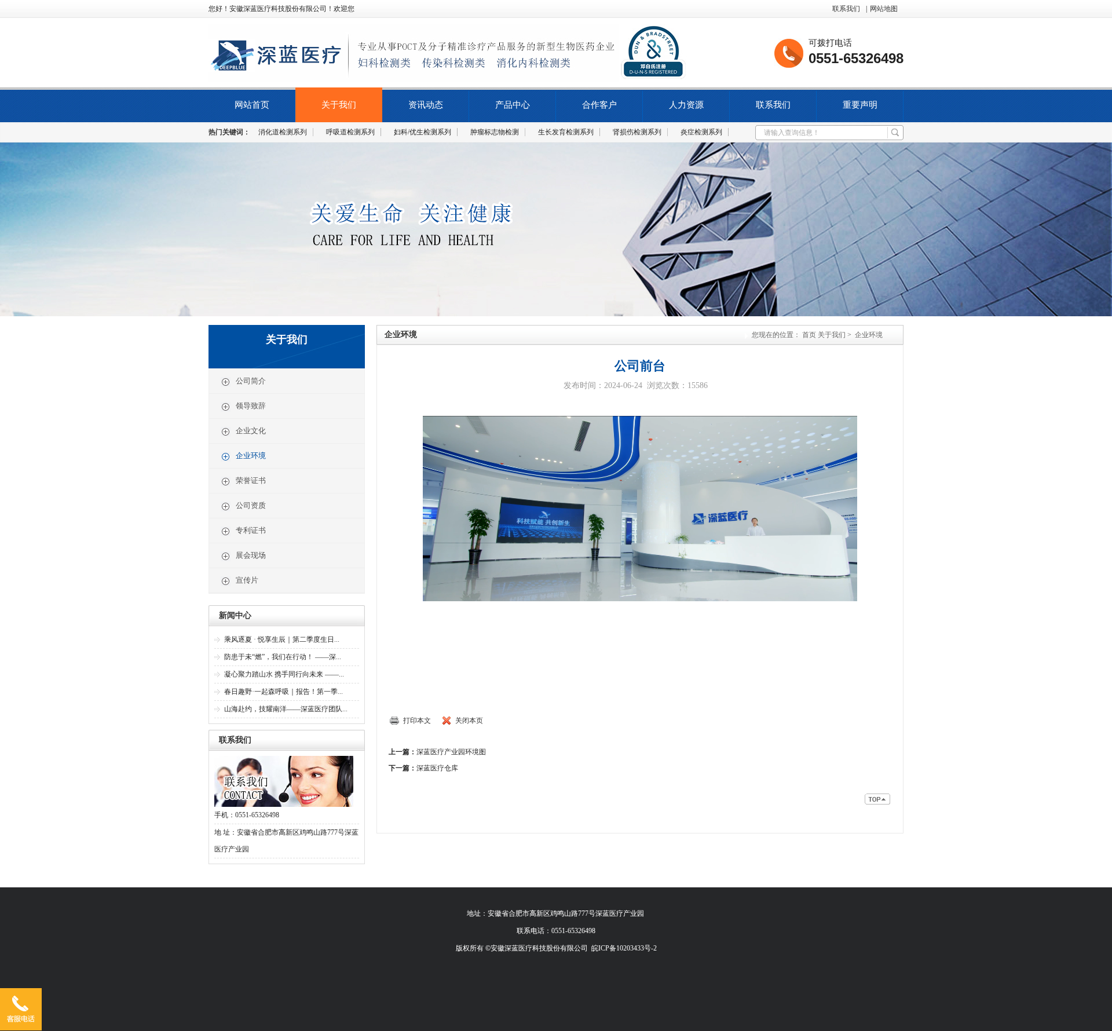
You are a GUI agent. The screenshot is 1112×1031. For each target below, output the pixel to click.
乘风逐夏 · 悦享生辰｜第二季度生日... (281, 639)
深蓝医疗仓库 (437, 768)
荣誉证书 (251, 480)
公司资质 (251, 505)
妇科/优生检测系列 (422, 132)
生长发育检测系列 (566, 132)
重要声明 (860, 104)
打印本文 (417, 720)
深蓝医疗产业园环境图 (451, 752)
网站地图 (884, 9)
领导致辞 (251, 405)
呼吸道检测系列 (350, 132)
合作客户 (599, 104)
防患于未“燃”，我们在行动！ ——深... (282, 657)
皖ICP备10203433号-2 (624, 948)
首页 (809, 335)
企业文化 (251, 430)
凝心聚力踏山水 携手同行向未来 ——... (284, 674)
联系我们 (846, 9)
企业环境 (251, 455)
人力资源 (686, 104)
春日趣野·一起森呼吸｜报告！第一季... (283, 692)
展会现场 (251, 555)
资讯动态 (425, 104)
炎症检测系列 (701, 132)
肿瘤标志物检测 (494, 132)
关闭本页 (469, 720)
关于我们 (338, 104)
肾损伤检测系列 (637, 132)
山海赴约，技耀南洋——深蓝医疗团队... (286, 709)
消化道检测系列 (282, 132)
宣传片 (247, 580)
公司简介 (251, 380)
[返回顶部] (878, 802)
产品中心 (512, 104)
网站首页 (252, 104)
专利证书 (251, 530)
